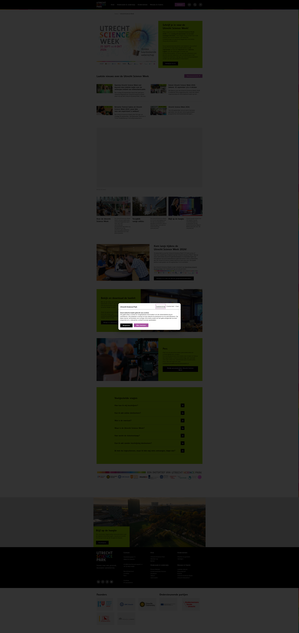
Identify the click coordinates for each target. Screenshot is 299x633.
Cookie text (170, 306)
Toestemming (160, 306)
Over (177, 306)
